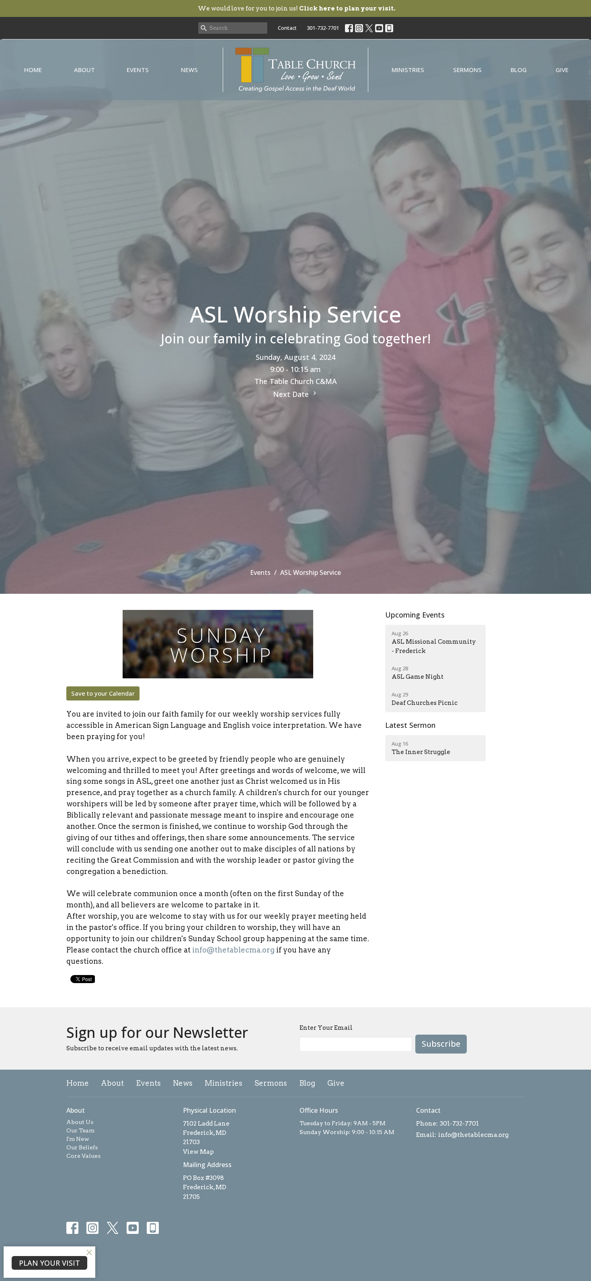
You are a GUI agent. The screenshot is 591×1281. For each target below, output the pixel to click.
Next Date (292, 394)
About (84, 70)
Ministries (408, 70)
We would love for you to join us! (296, 8)
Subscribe (441, 1043)
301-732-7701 (323, 27)
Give (562, 70)
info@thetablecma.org (233, 950)
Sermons (467, 70)
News (189, 70)
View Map (198, 1151)
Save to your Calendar (103, 693)
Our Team (80, 1130)
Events (138, 70)
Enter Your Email (326, 1027)
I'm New (77, 1139)
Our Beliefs (82, 1147)
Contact (287, 27)
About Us (79, 1122)
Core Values (83, 1156)
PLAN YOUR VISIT (49, 1263)
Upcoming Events (415, 615)
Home (33, 70)
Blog (519, 70)
